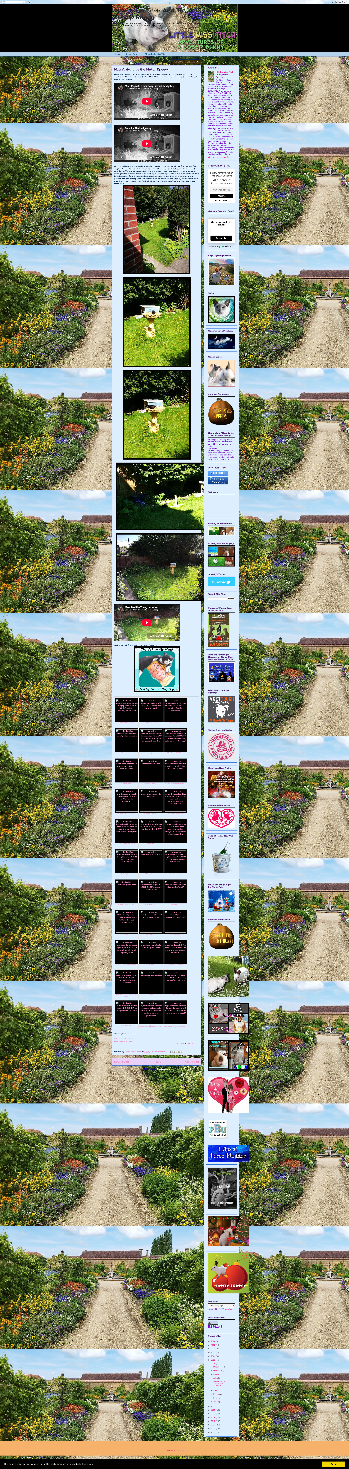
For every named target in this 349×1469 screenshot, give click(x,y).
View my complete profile (219, 157)
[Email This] (171, 1052)
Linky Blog (191, 1043)
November (218, 1370)
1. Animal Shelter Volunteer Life (126, 722)
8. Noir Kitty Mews (150, 783)
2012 (213, 1432)
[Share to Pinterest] (181, 1052)
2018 (213, 1410)
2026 (213, 1341)
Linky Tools (179, 1043)
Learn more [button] (87, 1464)
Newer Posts (121, 1061)
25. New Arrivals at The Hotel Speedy (126, 964)
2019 (213, 1406)
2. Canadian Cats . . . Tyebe (150, 722)
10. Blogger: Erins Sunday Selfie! (126, 813)
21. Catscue (174, 904)
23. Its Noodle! (150, 934)
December (218, 1367)
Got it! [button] (334, 1464)
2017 (213, 1414)
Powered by (214, 246)
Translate (228, 1309)
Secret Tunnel (132, 54)
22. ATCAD (126, 934)
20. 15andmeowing (150, 904)
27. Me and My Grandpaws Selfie (174, 964)
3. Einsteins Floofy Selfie (174, 722)
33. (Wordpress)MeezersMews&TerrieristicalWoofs (174, 1026)
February (217, 1398)
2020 (213, 1363)
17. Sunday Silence (150, 874)
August (216, 1374)
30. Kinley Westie (174, 994)
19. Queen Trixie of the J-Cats (126, 904)
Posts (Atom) (163, 1069)
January (217, 1401)
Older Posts (192, 1061)
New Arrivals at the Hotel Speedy (141, 69)
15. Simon (174, 843)
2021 (213, 1360)
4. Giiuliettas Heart (126, 753)
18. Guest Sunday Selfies (174, 874)
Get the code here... (123, 1041)
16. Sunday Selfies (126, 874)
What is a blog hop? (124, 1039)
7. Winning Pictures (126, 783)
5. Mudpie (150, 753)
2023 (213, 1352)
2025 (213, 1345)
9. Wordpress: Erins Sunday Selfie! (174, 783)
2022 (213, 1356)
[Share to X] (176, 1052)
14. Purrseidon (150, 843)
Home (117, 54)
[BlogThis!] (173, 1052)
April (215, 1390)
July (215, 1378)
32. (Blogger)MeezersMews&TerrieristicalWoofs (150, 1026)
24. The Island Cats (174, 934)
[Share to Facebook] (179, 1052)
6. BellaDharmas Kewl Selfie (174, 753)
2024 (213, 1349)
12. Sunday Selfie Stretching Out (174, 813)
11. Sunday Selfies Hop (150, 813)
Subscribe (221, 238)
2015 (213, 1421)
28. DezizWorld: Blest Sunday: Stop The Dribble (126, 995)
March (216, 1394)
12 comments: (159, 1051)
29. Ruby (150, 994)
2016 (213, 1417)
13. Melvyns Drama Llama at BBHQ (126, 843)
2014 (213, 1425)
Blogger (180, 1450)
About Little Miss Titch (155, 54)
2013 (213, 1428)
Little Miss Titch (225, 72)
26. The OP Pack (150, 964)
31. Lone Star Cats (126, 1025)
